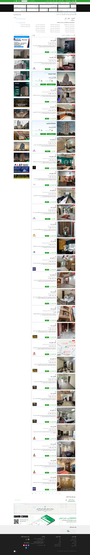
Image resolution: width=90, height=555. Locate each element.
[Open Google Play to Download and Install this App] (17, 517)
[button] (73, 7)
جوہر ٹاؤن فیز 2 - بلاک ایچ (40, 28)
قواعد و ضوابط (73, 545)
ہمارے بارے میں (74, 538)
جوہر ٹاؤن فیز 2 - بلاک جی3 (55, 30)
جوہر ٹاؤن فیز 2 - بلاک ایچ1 (25, 26)
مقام (56, 5)
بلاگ (56, 1)
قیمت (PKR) (74, 9)
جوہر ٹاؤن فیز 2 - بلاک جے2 (69, 30)
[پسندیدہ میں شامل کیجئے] (57, 52)
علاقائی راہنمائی (61, 1)
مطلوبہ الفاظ (37, 9)
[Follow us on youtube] (23, 546)
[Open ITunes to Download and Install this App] (24, 517)
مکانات (69, 19)
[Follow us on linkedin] (26, 548)
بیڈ (56, 9)
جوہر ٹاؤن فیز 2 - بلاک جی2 (40, 26)
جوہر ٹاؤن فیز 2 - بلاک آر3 (55, 24)
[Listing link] (53, 46)
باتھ (47, 9)
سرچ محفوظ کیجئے (16, 14)
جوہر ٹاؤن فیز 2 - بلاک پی (40, 24)
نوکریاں (75, 541)
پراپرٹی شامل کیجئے (57, 545)
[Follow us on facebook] (28, 546)
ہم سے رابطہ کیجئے (73, 540)
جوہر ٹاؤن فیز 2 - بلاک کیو (69, 28)
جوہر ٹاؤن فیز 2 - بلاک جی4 (40, 30)
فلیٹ (65, 19)
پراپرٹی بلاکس (67, 1)
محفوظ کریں (51, 84)
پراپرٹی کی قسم (36, 5)
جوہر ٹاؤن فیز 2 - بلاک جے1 (25, 24)
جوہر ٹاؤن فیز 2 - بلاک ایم (55, 26)
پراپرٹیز (73, 1)
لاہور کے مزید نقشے (17, 500)
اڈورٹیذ (75, 544)
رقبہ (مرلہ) (24, 5)
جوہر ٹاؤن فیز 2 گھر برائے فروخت (20, 18)
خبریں (60, 540)
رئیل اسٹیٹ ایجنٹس (57, 544)
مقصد (75, 5)
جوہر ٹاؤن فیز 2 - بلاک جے (55, 28)
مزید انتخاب (24, 9)
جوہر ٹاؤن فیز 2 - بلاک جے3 (55, 32)
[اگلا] (32, 493)
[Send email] (55, 52)
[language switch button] (19, 1)
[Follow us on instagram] (26, 546)
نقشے (53, 1)
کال (46, 52)
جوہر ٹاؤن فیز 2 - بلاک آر (40, 32)
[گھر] (75, 1)
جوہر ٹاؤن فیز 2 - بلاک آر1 (69, 26)
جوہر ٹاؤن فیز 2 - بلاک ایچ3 (69, 24)
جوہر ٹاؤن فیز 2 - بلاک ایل (69, 32)
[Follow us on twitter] (28, 548)
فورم (60, 541)
